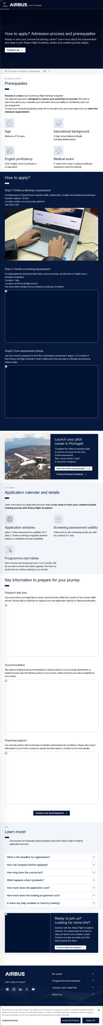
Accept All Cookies (70, 1020)
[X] (27, 989)
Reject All (90, 1020)
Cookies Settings (10, 1020)
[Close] (99, 1010)
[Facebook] (7, 989)
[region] (51, 1016)
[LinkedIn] (20, 989)
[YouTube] (33, 989)
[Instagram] (14, 989)
